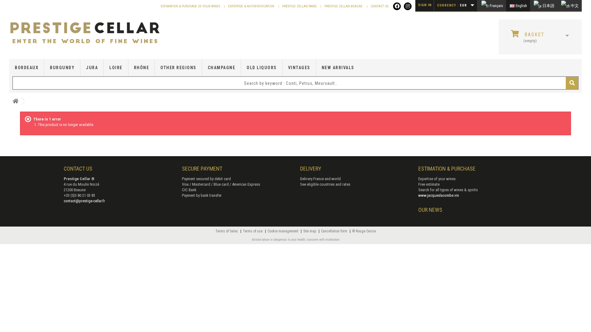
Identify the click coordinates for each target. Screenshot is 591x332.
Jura (92, 67)
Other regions (178, 67)
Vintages (299, 67)
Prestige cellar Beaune (344, 6)
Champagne (221, 67)
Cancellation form (334, 231)
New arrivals (338, 67)
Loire (116, 67)
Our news (430, 210)
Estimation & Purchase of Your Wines (191, 6)
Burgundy (62, 67)
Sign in (425, 5)
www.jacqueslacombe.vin (438, 195)
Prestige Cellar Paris (299, 6)
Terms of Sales (227, 231)
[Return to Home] (15, 101)
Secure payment (202, 168)
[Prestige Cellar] (101, 33)
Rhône (141, 67)
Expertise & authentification (251, 6)
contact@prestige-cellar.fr (84, 201)
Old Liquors (262, 67)
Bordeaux (26, 67)
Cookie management (283, 231)
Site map (310, 231)
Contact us (379, 6)
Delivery (310, 168)
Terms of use (253, 231)
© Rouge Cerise (364, 231)
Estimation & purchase (447, 168)
